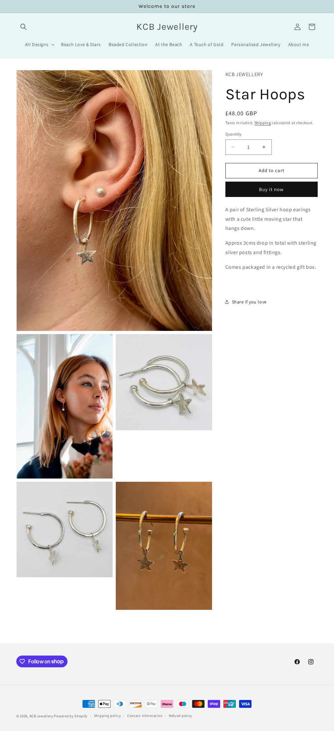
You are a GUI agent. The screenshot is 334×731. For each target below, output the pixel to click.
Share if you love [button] (249, 302)
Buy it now (271, 189)
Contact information (144, 715)
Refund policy (180, 715)
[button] (23, 27)
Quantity (233, 134)
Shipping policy (107, 715)
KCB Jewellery (41, 716)
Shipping (262, 122)
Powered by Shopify (70, 716)
